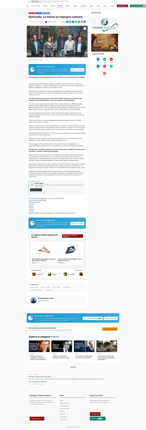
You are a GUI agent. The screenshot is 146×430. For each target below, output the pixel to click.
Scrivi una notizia (36, 6)
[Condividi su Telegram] (79, 22)
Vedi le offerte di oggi (109, 329)
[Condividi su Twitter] (70, 22)
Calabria (38, 13)
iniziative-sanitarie (45, 287)
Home (61, 400)
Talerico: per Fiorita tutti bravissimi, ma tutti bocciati (61, 356)
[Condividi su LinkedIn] (73, 22)
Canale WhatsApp (94, 318)
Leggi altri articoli (43, 300)
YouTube (31, 207)
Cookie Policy (63, 419)
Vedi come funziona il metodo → (37, 381)
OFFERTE (60, 5)
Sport (98, 6)
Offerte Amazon (64, 403)
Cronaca (67, 6)
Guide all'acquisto (64, 406)
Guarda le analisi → (36, 189)
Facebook (31, 204)
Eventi (112, 6)
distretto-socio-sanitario (37, 290)
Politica (75, 6)
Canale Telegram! (122, 6)
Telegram (31, 206)
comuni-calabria (56, 287)
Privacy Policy (63, 417)
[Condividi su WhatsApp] (76, 22)
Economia (83, 6)
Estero (105, 6)
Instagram (31, 209)
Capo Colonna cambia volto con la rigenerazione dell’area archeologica (106, 357)
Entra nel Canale (78, 70)
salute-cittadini (34, 287)
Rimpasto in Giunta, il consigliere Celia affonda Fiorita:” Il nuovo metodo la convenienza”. (38, 357)
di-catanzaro (48, 290)
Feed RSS (52, 6)
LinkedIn (31, 211)
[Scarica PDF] (84, 22)
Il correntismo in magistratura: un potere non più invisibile (84, 356)
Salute (91, 6)
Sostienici (45, 6)
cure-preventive (67, 287)
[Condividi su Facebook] (67, 22)
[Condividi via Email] (82, 22)
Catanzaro (46, 13)
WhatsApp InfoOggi (34, 202)
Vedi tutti (73, 367)
